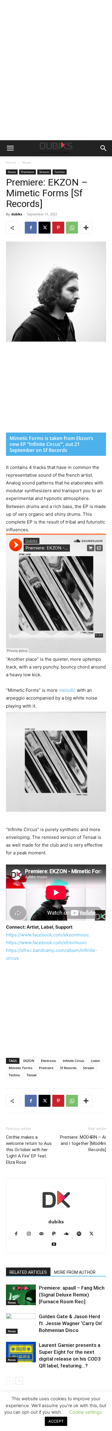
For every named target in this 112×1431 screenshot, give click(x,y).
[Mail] (43, 1234)
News (26, 162)
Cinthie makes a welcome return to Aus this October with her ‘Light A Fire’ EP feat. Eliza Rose (29, 1149)
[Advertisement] (56, 81)
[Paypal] (56, 1234)
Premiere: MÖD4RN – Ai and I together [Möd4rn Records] (83, 1143)
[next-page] (19, 1380)
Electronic (48, 1060)
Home (11, 162)
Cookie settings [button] (85, 1412)
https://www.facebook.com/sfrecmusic (46, 942)
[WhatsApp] (72, 228)
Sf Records (68, 1068)
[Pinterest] (58, 228)
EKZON (28, 1060)
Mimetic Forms (20, 1068)
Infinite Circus (73, 1060)
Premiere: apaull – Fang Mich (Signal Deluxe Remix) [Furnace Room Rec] (72, 1295)
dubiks (16, 214)
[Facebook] (31, 228)
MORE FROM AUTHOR (75, 1272)
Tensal (31, 1075)
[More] (86, 228)
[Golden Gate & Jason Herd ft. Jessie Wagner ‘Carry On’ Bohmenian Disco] (21, 1323)
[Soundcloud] (68, 1234)
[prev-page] (9, 1380)
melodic (68, 690)
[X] (44, 228)
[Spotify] (81, 1234)
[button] (10, 148)
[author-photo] (56, 1213)
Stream (44, 172)
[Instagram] (31, 1234)
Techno (59, 172)
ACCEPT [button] (56, 1421)
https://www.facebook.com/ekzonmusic (47, 935)
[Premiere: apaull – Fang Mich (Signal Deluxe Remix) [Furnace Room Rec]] (21, 1295)
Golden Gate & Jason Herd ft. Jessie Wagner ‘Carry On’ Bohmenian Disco (70, 1323)
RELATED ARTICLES (28, 1272)
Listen (95, 1060)
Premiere (27, 172)
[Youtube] (56, 1244)
